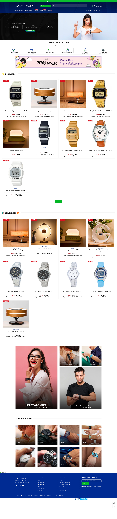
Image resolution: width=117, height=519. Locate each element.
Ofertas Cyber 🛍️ (42, 490)
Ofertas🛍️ (50, 10)
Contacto (62, 486)
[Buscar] (85, 5)
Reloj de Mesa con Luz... (44, 248)
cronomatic (44, 109)
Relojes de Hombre (80, 405)
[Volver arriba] (114, 506)
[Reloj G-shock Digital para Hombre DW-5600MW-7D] (16, 173)
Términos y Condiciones (65, 484)
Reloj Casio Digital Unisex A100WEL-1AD (44, 149)
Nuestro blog (63, 490)
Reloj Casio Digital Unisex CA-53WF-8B (16, 111)
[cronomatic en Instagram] (20, 486)
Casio (16, 109)
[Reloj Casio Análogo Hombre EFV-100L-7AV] (101, 134)
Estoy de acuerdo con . (92, 486)
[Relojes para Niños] (91, 356)
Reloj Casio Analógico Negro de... (16, 291)
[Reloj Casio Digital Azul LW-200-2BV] (101, 274)
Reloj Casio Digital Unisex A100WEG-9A (73, 150)
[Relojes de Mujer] (36, 377)
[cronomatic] (25, 5)
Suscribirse (85, 483)
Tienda (61, 480)
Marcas (30, 10)
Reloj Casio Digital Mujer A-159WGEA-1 (101, 111)
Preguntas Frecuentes (65, 482)
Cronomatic (72, 248)
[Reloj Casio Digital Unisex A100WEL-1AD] (44, 133)
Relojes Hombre (41, 482)
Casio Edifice (101, 148)
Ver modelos (30, 30)
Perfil (61, 488)
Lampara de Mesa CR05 (16, 150)
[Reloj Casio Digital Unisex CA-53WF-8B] (16, 94)
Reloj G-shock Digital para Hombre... (16, 190)
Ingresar (90, 10)
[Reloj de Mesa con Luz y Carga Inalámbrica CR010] (44, 232)
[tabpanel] (58, 26)
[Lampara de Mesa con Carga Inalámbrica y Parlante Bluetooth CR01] (44, 94)
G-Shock (16, 188)
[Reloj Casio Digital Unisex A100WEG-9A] (73, 134)
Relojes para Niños (89, 363)
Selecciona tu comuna (47, 5)
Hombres (21, 10)
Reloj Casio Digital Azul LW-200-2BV (101, 291)
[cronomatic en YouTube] (23, 486)
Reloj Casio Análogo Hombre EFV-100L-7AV (101, 150)
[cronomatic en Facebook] (17, 486)
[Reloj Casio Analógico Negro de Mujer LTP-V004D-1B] (44, 274)
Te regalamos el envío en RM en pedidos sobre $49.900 (58, 1)
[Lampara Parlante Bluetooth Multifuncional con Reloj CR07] (101, 233)
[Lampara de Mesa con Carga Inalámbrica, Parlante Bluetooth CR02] (73, 94)
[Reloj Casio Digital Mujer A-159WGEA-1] (101, 94)
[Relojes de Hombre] (80, 388)
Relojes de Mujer (36, 405)
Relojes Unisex (66, 363)
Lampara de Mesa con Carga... (44, 111)
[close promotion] (115, 1)
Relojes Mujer (41, 484)
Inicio (16, 10)
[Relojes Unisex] (69, 356)
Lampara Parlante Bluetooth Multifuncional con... (100, 250)
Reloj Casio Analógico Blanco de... (72, 291)
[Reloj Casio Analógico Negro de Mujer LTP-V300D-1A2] (16, 274)
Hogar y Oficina (43, 10)
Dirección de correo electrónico (89, 480)
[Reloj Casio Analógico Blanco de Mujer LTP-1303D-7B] (73, 274)
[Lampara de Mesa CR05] (16, 134)
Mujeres (26, 10)
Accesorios (36, 10)
